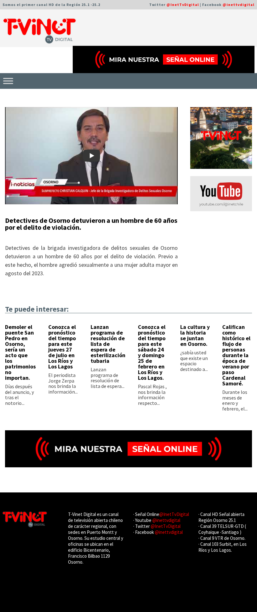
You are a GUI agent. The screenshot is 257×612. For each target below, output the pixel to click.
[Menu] (8, 81)
